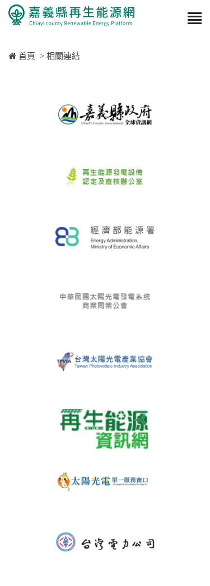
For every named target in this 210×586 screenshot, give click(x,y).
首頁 (25, 56)
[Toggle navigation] (195, 19)
